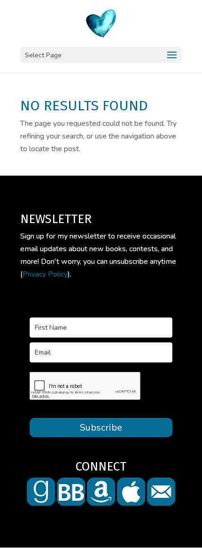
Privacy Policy (45, 274)
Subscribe (101, 427)
